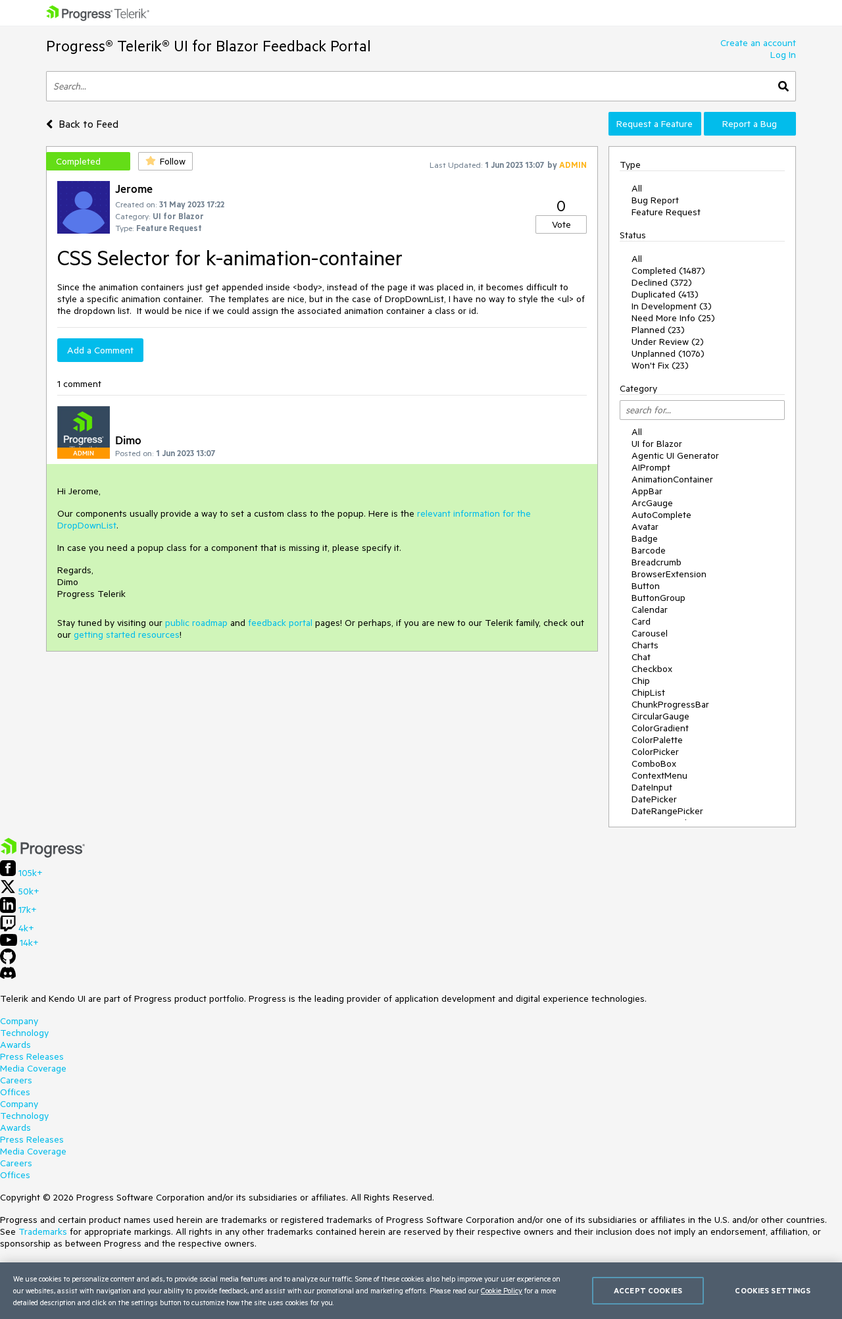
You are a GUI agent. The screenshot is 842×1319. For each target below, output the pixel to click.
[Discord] (8, 976)
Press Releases (32, 1056)
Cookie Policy (501, 1290)
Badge (645, 538)
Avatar (645, 526)
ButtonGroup (658, 598)
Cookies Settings (772, 1290)
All (637, 188)
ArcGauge (652, 503)
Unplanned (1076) (668, 353)
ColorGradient (660, 728)
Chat (641, 657)
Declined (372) (662, 282)
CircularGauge (660, 716)
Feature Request (666, 212)
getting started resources (127, 634)
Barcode (649, 550)
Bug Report (655, 200)
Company (19, 1021)
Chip (641, 680)
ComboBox (654, 763)
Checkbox (652, 669)
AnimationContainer (672, 479)
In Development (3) (672, 306)
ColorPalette (657, 740)
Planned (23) (658, 330)
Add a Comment (100, 350)
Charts (645, 645)
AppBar (647, 491)
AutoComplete (661, 515)
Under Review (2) (668, 342)
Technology (24, 1033)
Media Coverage (33, 1068)
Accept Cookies (648, 1290)
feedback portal (280, 623)
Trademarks (42, 1231)
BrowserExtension (669, 574)
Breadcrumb (656, 562)
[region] (421, 1290)
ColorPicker (655, 752)
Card (641, 621)
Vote (561, 224)
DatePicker (654, 799)
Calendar (650, 609)
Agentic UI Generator (675, 455)
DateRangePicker (667, 811)
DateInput (652, 787)
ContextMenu (659, 775)
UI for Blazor (657, 444)
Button (646, 586)
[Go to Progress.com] (43, 854)
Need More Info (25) (673, 318)
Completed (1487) (668, 270)
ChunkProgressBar (670, 704)
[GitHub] (8, 961)
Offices (15, 1092)
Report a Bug (749, 124)
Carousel (650, 633)
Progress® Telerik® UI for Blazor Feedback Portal (208, 45)
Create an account (758, 43)
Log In (783, 55)
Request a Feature (654, 124)
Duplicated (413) (665, 294)
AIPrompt (651, 467)
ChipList (648, 692)
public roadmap (196, 623)
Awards (15, 1044)
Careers (16, 1080)
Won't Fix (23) (660, 365)
